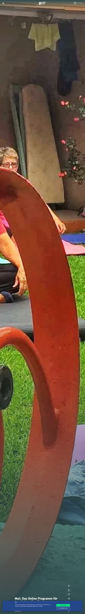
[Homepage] (42, 3)
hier (42, 606)
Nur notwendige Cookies (63, 608)
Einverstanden (63, 605)
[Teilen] (68, 598)
